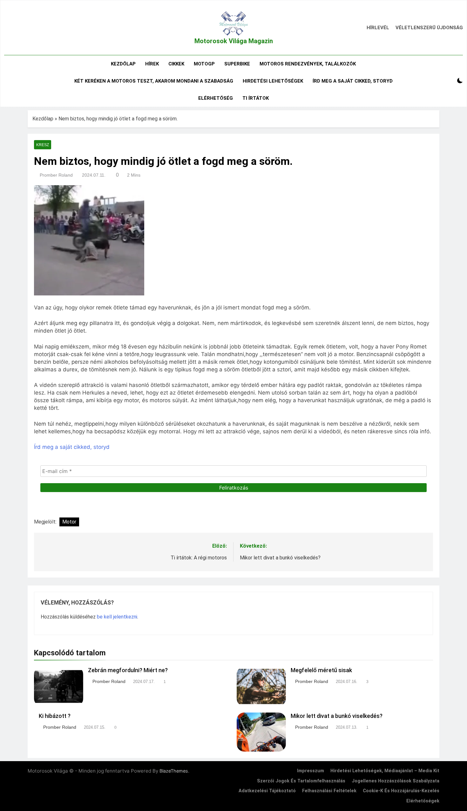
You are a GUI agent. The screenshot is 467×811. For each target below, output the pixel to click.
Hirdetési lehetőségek (273, 81)
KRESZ (42, 145)
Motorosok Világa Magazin (233, 41)
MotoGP (204, 64)
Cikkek (176, 64)
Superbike (237, 64)
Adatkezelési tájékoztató (267, 791)
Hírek (152, 64)
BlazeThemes (173, 771)
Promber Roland (56, 175)
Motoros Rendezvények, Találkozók (308, 64)
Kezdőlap (123, 64)
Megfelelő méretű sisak (321, 670)
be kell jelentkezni (117, 617)
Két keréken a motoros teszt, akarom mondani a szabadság (153, 81)
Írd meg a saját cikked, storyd (353, 81)
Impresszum (310, 771)
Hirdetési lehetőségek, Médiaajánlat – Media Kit (384, 771)
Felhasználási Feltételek (329, 791)
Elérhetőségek (422, 801)
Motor (69, 522)
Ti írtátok (255, 98)
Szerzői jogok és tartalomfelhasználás (301, 781)
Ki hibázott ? (55, 716)
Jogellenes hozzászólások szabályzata (395, 781)
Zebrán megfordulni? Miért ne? (128, 670)
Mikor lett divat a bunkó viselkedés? (336, 716)
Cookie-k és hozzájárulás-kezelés (401, 791)
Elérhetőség (215, 98)
